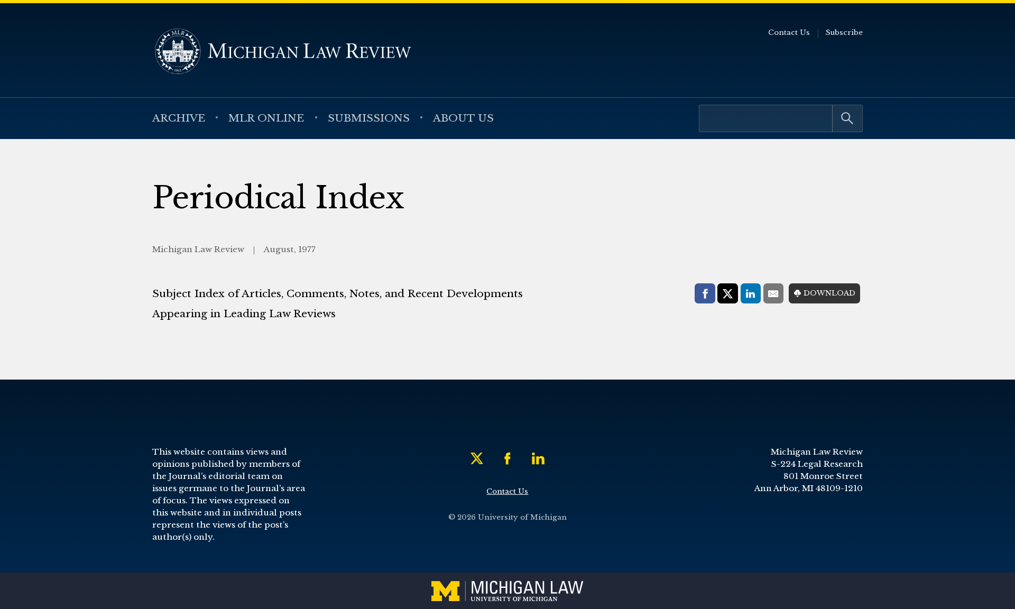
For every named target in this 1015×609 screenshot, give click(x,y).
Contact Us (789, 32)
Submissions (369, 118)
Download (829, 293)
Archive (178, 118)
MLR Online (266, 118)
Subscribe (844, 32)
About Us (463, 118)
